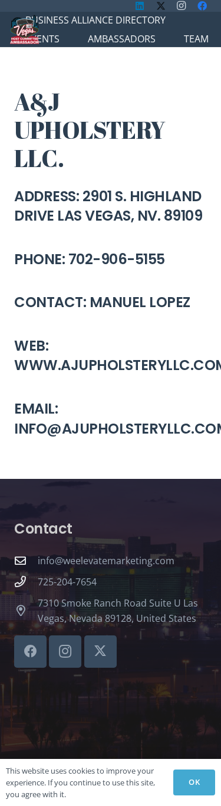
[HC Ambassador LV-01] (24, 29)
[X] (100, 651)
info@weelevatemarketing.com (106, 560)
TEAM (196, 38)
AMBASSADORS (122, 38)
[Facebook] (30, 651)
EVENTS (42, 38)
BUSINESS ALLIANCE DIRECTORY (95, 20)
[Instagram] (65, 651)
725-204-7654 (67, 581)
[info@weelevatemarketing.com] (26, 560)
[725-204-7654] (26, 581)
